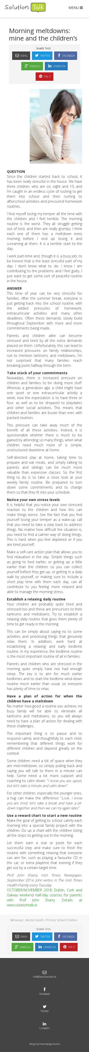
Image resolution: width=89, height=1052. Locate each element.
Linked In (58, 66)
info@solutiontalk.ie (44, 976)
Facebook (68, 55)
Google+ (35, 66)
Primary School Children (61, 920)
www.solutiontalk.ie (22, 905)
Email (24, 55)
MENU (73, 7)
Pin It (47, 76)
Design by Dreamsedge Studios (44, 1044)
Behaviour (17, 920)
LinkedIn (44, 1028)
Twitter (45, 55)
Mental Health (34, 920)
